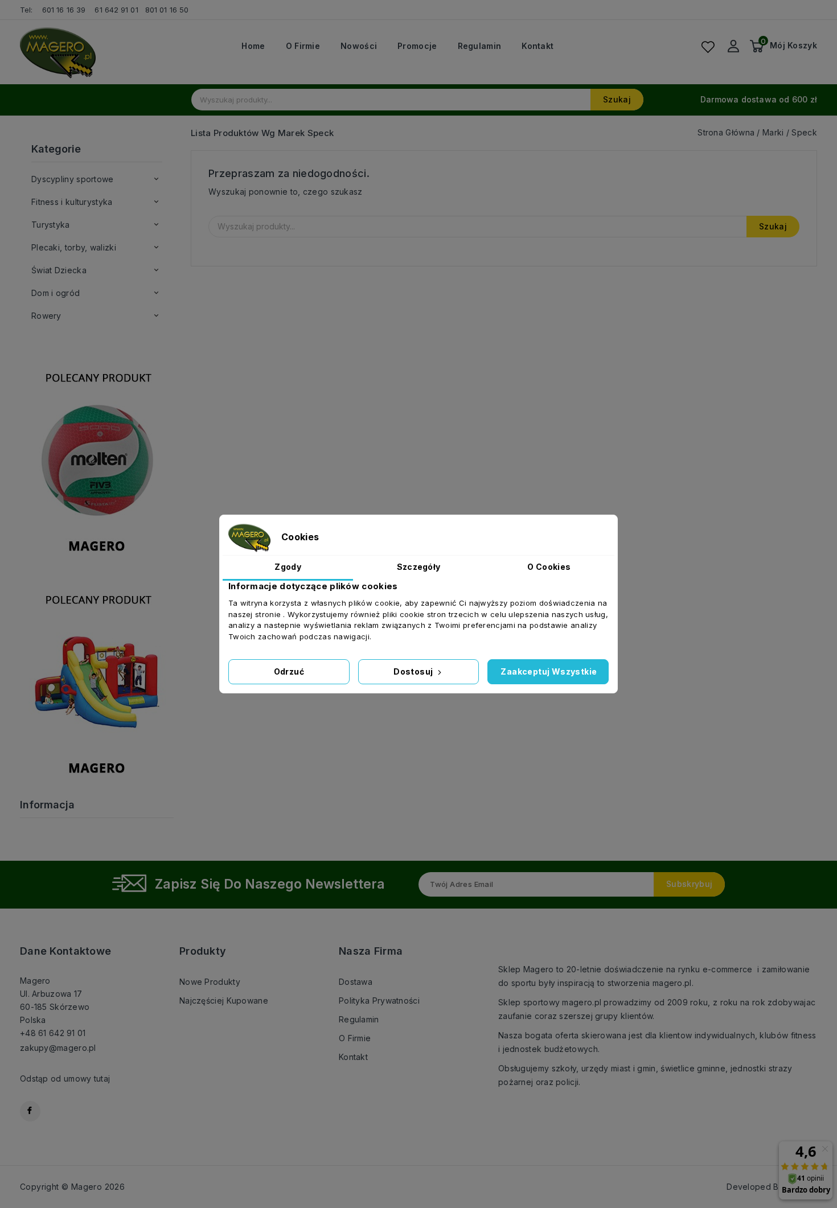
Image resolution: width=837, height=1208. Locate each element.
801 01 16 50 (168, 9)
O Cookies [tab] (549, 567)
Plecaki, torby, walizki (73, 247)
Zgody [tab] (287, 567)
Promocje (417, 46)
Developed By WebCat (772, 1186)
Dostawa (355, 982)
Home (253, 46)
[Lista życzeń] (708, 47)
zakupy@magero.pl (58, 1048)
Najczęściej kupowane (223, 1000)
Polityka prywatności (379, 1000)
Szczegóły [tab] (419, 567)
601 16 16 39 (63, 9)
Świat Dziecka (59, 270)
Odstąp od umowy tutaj (65, 1078)
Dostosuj (414, 671)
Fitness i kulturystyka (72, 202)
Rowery (46, 316)
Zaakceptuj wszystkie (548, 671)
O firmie (303, 46)
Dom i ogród (55, 293)
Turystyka (50, 224)
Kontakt (537, 46)
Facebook (30, 1111)
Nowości (358, 46)
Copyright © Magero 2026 (72, 1186)
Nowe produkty (209, 982)
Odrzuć (289, 671)
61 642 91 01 (116, 9)
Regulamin (480, 46)
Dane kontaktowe (65, 951)
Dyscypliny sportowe (72, 179)
